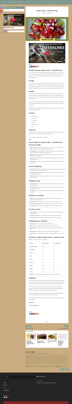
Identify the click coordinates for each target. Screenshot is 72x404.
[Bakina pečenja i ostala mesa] (31, 336)
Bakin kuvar (55, 2)
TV (24, 2)
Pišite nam (5, 385)
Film (16, 2)
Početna (4, 2)
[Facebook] (30, 66)
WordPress (19, 402)
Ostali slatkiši (52, 341)
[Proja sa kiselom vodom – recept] (62, 336)
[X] (32, 66)
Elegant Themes (11, 402)
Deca (38, 2)
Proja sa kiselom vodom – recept (61, 343)
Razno (5, 387)
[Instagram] (1, 9)
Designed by (8, 402)
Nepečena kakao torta (41, 341)
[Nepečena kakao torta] (41, 336)
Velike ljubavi (10, 2)
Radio (29, 2)
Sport (43, 2)
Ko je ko (48, 2)
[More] (38, 66)
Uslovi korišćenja (6, 390)
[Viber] (36, 66)
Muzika (33, 2)
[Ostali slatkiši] (52, 336)
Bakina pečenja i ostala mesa (31, 342)
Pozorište (21, 2)
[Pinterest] (34, 66)
